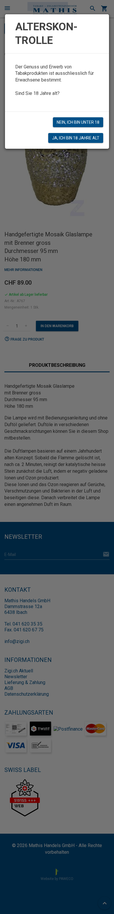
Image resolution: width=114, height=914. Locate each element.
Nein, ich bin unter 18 (78, 122)
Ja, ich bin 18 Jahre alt (75, 138)
